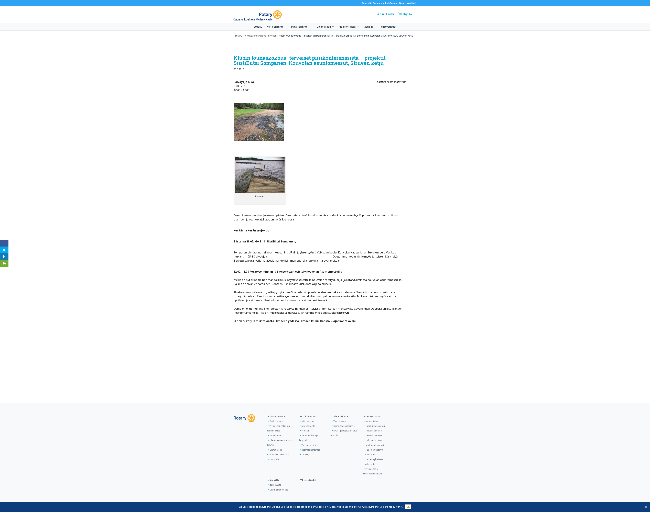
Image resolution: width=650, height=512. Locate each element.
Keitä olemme (275, 27)
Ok (408, 506)
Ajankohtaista (347, 27)
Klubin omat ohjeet (278, 489)
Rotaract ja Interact (310, 449)
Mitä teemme (299, 27)
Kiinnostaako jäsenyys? (344, 426)
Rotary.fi (366, 3)
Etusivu (258, 27)
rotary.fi (239, 35)
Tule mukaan (323, 27)
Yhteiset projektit (309, 445)
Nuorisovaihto (407, 3)
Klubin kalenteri (374, 430)
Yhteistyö (305, 454)
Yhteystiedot (388, 27)
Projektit (305, 430)
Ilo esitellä (274, 459)
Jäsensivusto (275, 484)
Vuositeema (275, 435)
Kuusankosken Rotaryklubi (261, 35)
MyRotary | (393, 3)
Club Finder (387, 14)
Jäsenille (368, 27)
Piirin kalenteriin (374, 435)
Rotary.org (378, 3)
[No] (645, 507)
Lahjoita (406, 14)
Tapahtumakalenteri (375, 426)
